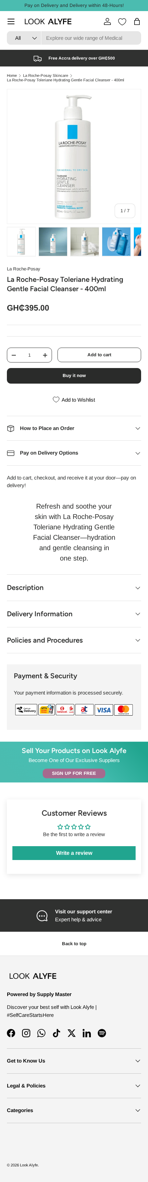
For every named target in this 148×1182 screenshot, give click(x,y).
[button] (137, 21)
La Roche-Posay (23, 268)
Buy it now (74, 375)
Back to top (74, 943)
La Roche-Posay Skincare (45, 76)
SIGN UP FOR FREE (74, 773)
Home (12, 76)
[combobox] (74, 38)
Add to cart (99, 354)
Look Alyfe (29, 1165)
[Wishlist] (122, 21)
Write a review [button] (74, 853)
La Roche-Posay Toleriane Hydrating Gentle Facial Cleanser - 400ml (65, 80)
